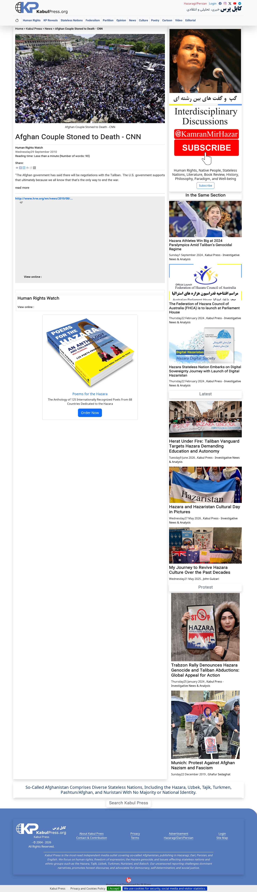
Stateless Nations (72, 20)
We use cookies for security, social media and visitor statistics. (165, 888)
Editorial (190, 20)
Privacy (135, 833)
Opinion (121, 20)
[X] (34, 168)
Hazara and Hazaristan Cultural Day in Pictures (204, 509)
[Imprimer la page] (27, 168)
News (132, 20)
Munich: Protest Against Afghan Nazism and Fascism (203, 765)
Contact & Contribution (91, 838)
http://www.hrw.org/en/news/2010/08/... (44, 198)
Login (222, 833)
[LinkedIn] (24, 168)
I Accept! (113, 888)
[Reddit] (31, 168)
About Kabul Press (91, 833)
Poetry (155, 20)
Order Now (90, 412)
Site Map (222, 838)
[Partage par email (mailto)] (17, 168)
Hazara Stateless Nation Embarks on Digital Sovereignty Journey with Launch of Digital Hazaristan (205, 371)
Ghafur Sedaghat (219, 774)
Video (178, 20)
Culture (143, 20)
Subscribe (205, 185)
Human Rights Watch (29, 148)
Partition (108, 20)
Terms (135, 838)
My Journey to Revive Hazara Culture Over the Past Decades (199, 570)
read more (22, 188)
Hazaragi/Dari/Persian (178, 838)
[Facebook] (20, 168)
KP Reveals (51, 20)
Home (19, 29)
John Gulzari (211, 579)
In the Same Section (205, 195)
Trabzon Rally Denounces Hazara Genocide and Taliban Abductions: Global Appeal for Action (205, 670)
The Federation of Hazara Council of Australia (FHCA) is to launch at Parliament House (204, 308)
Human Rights (32, 20)
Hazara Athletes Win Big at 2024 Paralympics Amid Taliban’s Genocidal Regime (200, 245)
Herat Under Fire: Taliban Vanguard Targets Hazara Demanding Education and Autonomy (204, 446)
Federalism (93, 20)
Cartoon (167, 20)
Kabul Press (34, 29)
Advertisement (178, 833)
